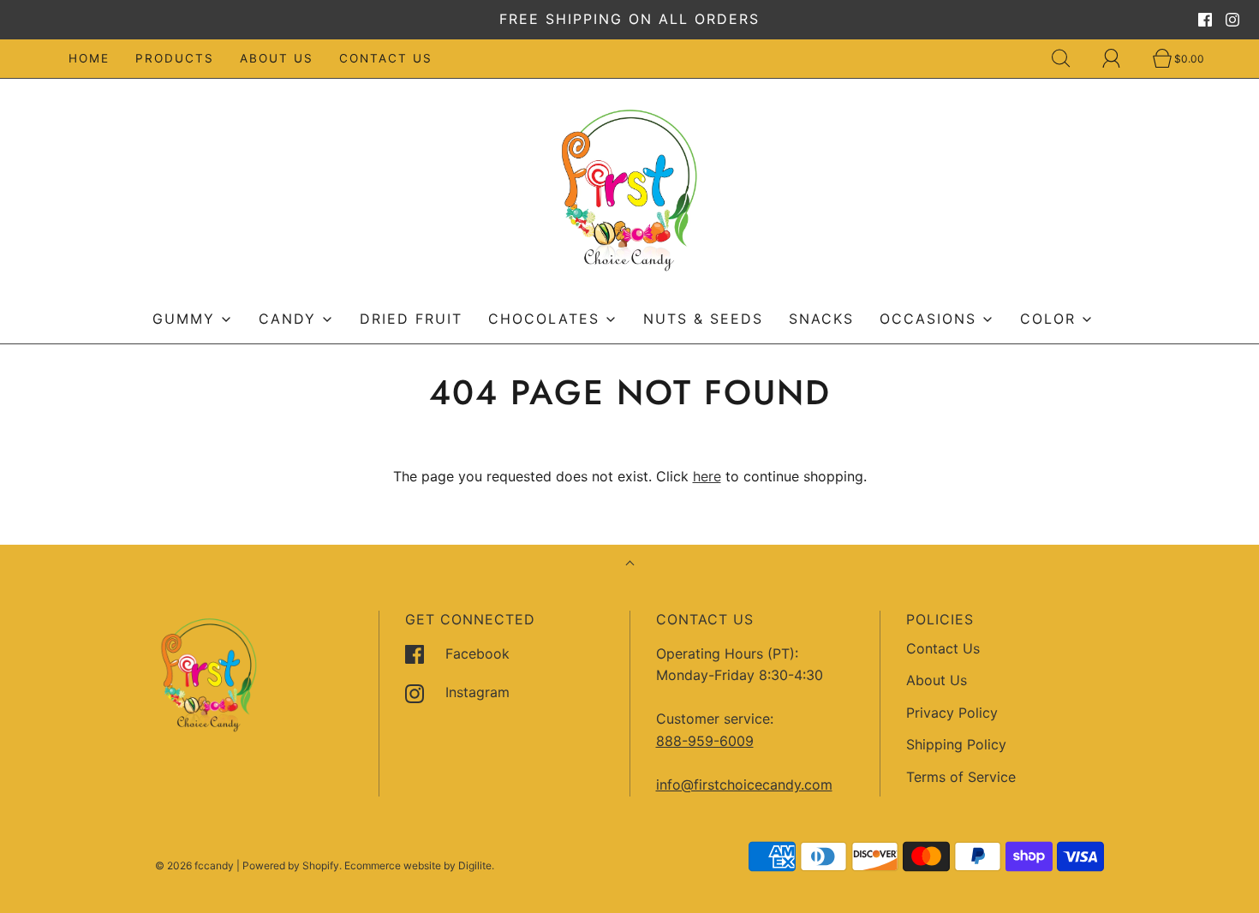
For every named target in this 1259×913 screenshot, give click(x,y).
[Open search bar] (1070, 58)
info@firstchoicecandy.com (744, 784)
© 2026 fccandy (194, 865)
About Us (276, 58)
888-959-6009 (705, 740)
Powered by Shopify (290, 865)
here (707, 476)
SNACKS (821, 318)
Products (174, 58)
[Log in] (1121, 58)
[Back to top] (630, 565)
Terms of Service (961, 776)
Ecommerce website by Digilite (418, 865)
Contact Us (386, 58)
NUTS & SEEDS (703, 318)
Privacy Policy (952, 712)
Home (89, 58)
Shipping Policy (956, 744)
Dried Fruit (411, 318)
